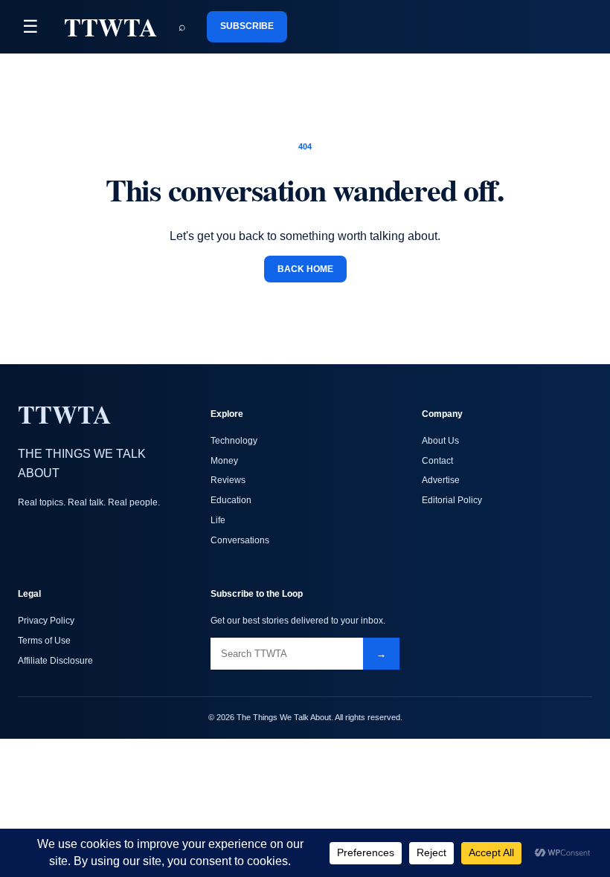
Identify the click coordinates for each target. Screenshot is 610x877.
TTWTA (111, 26)
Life (218, 520)
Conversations (240, 540)
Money (224, 461)
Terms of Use (44, 640)
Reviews (228, 480)
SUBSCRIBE (247, 26)
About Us (440, 441)
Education (231, 500)
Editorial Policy (452, 500)
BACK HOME (305, 269)
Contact (437, 461)
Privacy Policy (46, 620)
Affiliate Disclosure (55, 661)
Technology (234, 441)
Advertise (441, 480)
